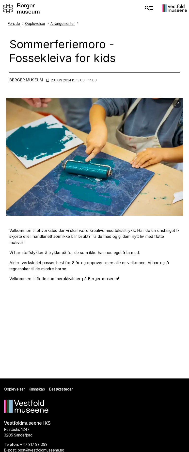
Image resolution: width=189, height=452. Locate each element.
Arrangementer (62, 23)
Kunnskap (37, 389)
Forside (14, 23)
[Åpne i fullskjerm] (177, 104)
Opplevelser (35, 23)
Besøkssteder (61, 389)
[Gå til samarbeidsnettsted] (174, 10)
